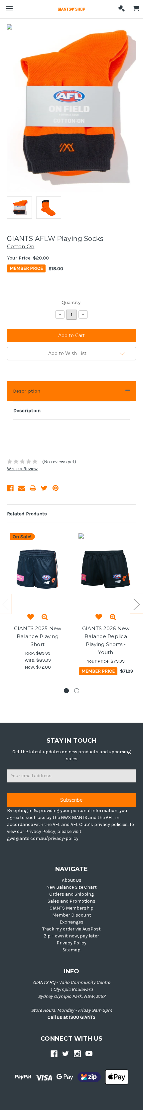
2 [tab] (76, 690)
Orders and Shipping (71, 894)
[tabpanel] (38, 602)
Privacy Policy (71, 943)
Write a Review (22, 469)
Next (136, 604)
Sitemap (71, 950)
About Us (71, 880)
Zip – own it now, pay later (71, 936)
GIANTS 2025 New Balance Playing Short (38, 636)
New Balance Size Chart (71, 887)
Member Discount (71, 915)
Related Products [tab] (27, 514)
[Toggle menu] (9, 9)
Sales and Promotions (71, 901)
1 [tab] (66, 690)
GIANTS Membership (71, 908)
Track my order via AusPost (71, 929)
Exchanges (71, 922)
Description (26, 391)
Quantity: (71, 302)
